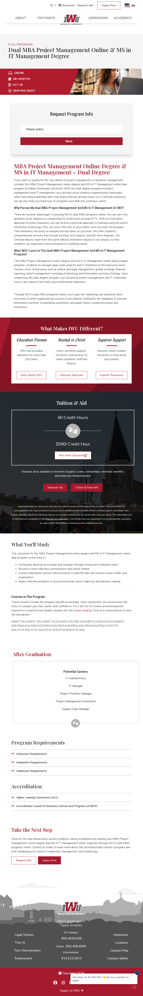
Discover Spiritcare (71, 375)
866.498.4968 (76, 946)
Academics (123, 18)
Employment (23, 958)
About (20, 18)
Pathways (46, 18)
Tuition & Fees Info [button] (86, 487)
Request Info (85, 5)
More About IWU (31, 375)
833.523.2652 (71, 958)
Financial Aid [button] (55, 487)
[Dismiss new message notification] (137, 973)
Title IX (20, 942)
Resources (68, 5)
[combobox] (130, 5)
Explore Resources (111, 375)
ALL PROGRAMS (21, 44)
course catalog (83, 610)
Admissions (98, 18)
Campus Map (119, 950)
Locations (121, 942)
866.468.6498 (71, 938)
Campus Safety (117, 958)
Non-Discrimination (28, 950)
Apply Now (109, 5)
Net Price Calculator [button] (71, 455)
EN (133, 5)
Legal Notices (24, 935)
